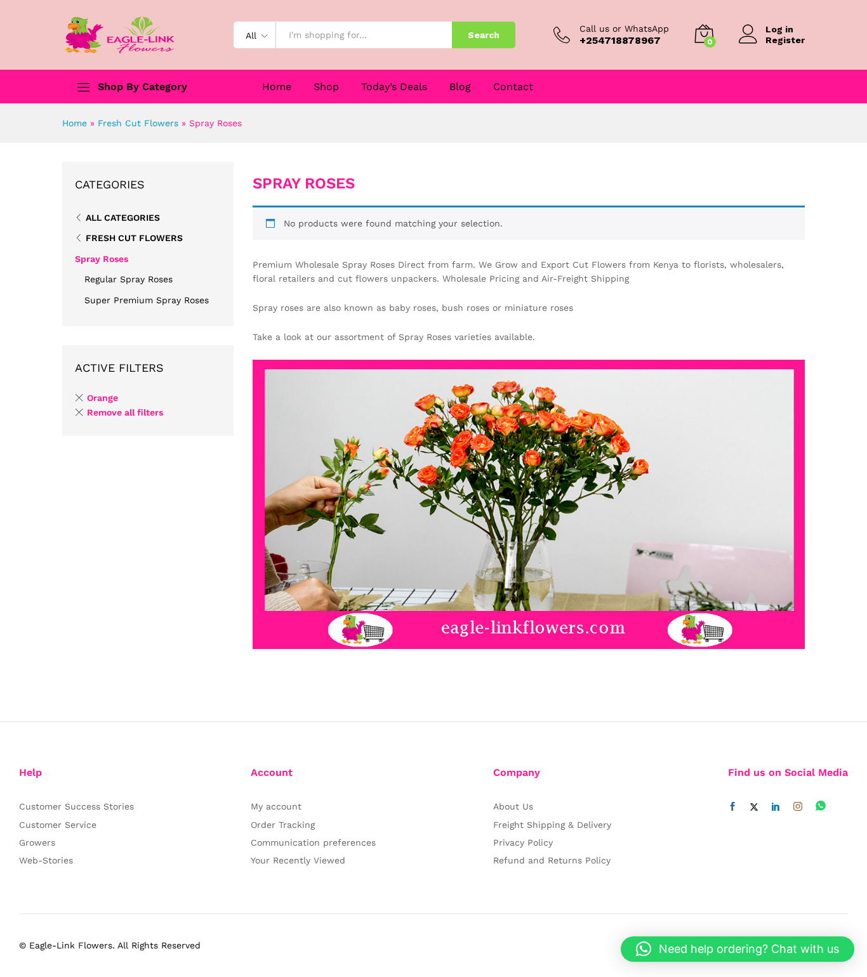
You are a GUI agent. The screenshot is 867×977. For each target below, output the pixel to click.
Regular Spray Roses (128, 279)
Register (785, 40)
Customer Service (57, 825)
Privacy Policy (523, 842)
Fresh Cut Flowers (138, 123)
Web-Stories (46, 860)
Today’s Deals (394, 87)
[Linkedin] (775, 807)
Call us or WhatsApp (624, 28)
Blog (460, 87)
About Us (513, 806)
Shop (326, 87)
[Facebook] (732, 807)
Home (276, 87)
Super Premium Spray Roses (146, 300)
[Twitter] (754, 807)
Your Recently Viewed (298, 860)
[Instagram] (797, 807)
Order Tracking (283, 825)
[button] (737, 949)
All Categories (123, 218)
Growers (37, 842)
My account (276, 806)
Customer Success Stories (76, 806)
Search (484, 35)
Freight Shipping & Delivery (552, 825)
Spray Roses (101, 259)
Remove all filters (125, 412)
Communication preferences (313, 842)
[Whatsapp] (820, 806)
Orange (102, 398)
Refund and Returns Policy (552, 860)
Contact (513, 87)
